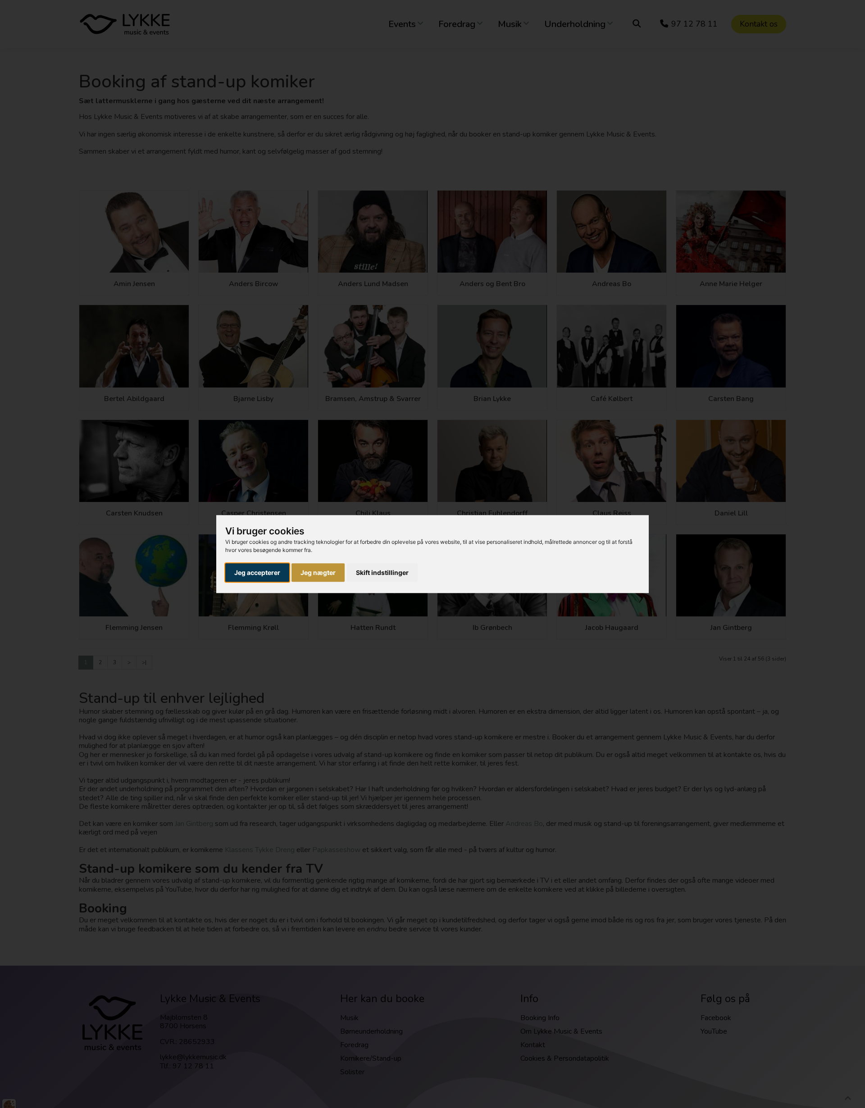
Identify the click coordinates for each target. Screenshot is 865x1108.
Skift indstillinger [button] (382, 572)
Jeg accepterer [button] (257, 572)
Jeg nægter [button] (318, 572)
